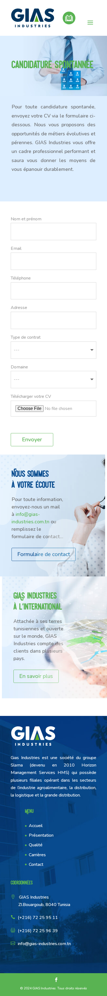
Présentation (41, 835)
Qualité (36, 845)
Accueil (36, 826)
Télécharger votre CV (31, 396)
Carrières (37, 855)
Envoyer (32, 439)
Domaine (19, 367)
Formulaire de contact (43, 554)
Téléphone (21, 278)
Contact (36, 864)
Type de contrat (26, 337)
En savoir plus (36, 676)
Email (16, 248)
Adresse (19, 308)
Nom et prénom (26, 219)
